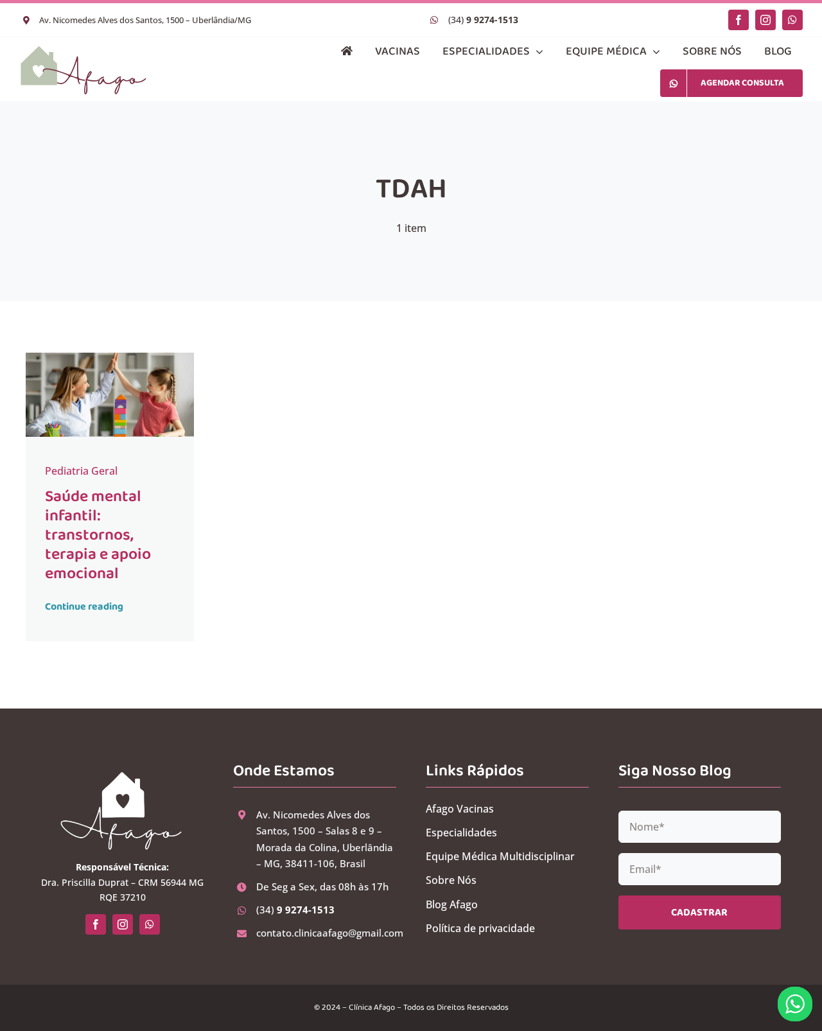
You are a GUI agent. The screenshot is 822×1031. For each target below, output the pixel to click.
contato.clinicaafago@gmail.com (329, 932)
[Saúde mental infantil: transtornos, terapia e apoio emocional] (110, 358)
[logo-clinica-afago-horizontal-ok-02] (83, 49)
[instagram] (765, 20)
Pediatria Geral (81, 471)
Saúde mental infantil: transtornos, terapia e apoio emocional (98, 535)
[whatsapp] (792, 20)
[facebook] (738, 20)
